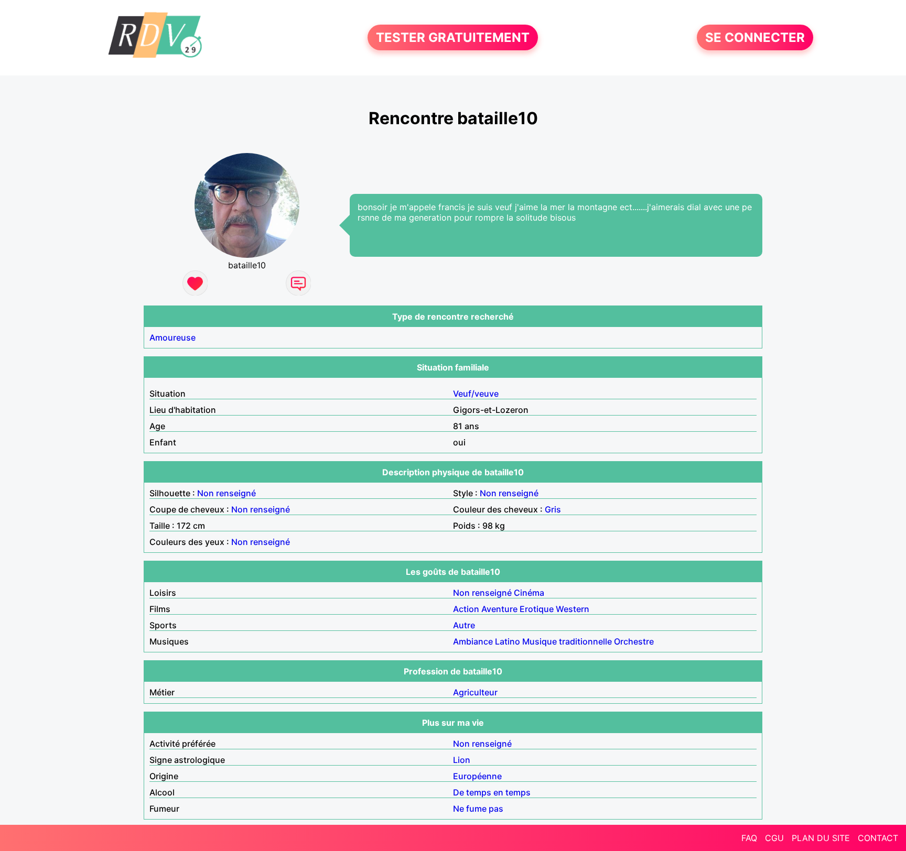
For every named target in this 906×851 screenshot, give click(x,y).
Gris (553, 509)
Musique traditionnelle (567, 641)
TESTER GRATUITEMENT (453, 37)
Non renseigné (226, 493)
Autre (464, 625)
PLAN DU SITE (821, 838)
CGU (774, 838)
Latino (507, 641)
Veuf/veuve (476, 393)
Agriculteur (475, 692)
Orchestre (634, 641)
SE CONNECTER (755, 37)
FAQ (749, 838)
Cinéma (529, 592)
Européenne (477, 776)
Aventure (499, 609)
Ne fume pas (478, 808)
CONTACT (878, 838)
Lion (461, 760)
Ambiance (473, 641)
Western (572, 609)
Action (466, 609)
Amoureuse (172, 337)
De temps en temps (492, 792)
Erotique (537, 609)
